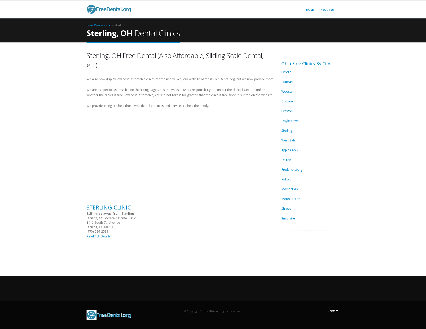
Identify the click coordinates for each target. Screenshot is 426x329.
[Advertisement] (181, 154)
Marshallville (290, 189)
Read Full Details (98, 236)
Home (310, 10)
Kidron (286, 179)
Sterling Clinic (109, 207)
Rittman (287, 82)
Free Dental (95, 25)
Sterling (286, 130)
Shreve (286, 208)
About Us (327, 10)
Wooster (287, 91)
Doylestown (290, 121)
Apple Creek (289, 150)
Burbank (287, 101)
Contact (333, 311)
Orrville (286, 72)
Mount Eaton (290, 199)
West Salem (289, 140)
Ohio (107, 25)
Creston (287, 111)
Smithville (288, 218)
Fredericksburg (291, 169)
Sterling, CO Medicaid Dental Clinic (111, 218)
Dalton (286, 160)
